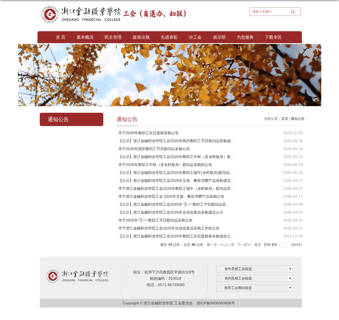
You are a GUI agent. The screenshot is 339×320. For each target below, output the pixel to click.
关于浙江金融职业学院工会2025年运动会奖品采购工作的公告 (169, 228)
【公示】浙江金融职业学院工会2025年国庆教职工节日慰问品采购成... (176, 141)
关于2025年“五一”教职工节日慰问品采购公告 (155, 220)
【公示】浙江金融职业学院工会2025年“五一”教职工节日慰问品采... (173, 204)
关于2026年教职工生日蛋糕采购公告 (148, 133)
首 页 (60, 37)
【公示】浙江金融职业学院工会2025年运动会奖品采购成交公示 (170, 212)
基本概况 (85, 37)
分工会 (195, 37)
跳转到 (297, 245)
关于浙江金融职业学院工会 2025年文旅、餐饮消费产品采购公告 (171, 196)
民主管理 (113, 37)
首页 (284, 119)
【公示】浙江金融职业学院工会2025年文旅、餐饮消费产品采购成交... (176, 180)
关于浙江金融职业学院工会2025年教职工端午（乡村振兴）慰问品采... (176, 188)
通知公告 (298, 119)
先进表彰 (169, 37)
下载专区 (273, 37)
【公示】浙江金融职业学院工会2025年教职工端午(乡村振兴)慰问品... (175, 172)
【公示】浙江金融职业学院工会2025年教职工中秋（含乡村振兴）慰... (176, 157)
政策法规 (141, 37)
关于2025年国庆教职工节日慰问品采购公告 (154, 149)
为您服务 (245, 37)
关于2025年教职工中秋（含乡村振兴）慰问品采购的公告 (165, 165)
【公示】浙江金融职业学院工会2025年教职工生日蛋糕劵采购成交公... (176, 236)
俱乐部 (219, 37)
